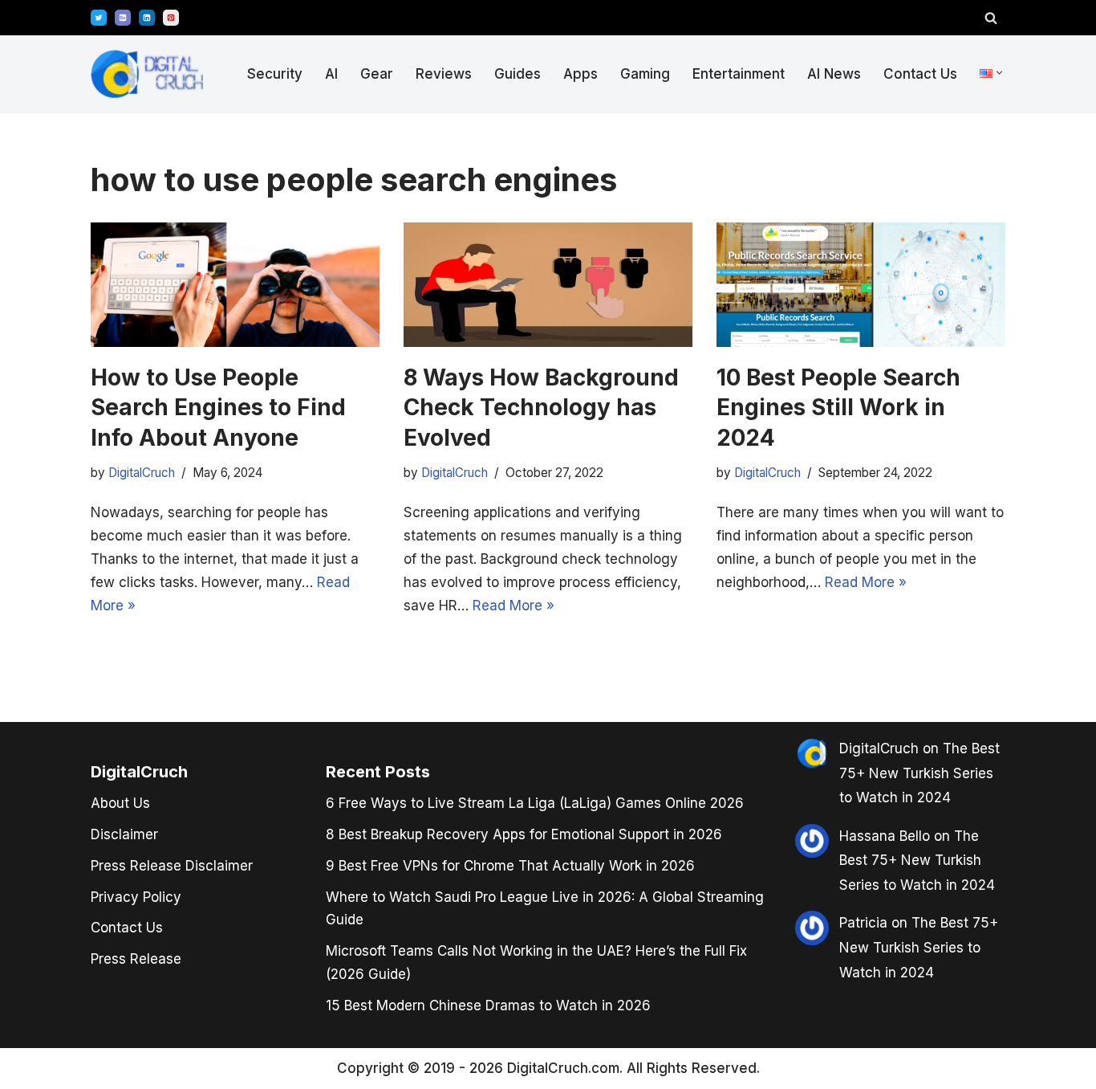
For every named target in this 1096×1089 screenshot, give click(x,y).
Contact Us (920, 74)
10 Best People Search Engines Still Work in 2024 (838, 408)
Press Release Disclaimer (172, 866)
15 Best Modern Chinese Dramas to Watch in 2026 (488, 1005)
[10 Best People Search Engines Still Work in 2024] (860, 284)
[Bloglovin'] (123, 18)
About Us (120, 803)
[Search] (990, 17)
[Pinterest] (171, 18)
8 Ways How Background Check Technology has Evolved (541, 408)
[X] (99, 18)
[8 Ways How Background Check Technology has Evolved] (548, 284)
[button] (999, 72)
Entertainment (738, 74)
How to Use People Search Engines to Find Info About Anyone (218, 408)
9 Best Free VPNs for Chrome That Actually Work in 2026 (510, 866)
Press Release (136, 959)
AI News (834, 74)
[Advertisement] (72, 541)
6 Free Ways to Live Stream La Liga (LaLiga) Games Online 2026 (535, 803)
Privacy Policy (136, 897)
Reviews (444, 74)
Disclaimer (124, 834)
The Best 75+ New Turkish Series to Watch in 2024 (919, 773)
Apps (580, 74)
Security (274, 74)
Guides (517, 74)
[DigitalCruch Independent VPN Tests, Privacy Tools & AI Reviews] (147, 74)
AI (331, 74)
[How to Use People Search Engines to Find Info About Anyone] (235, 284)
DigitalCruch (141, 472)
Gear (376, 74)
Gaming (645, 74)
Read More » (513, 606)
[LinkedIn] (147, 18)
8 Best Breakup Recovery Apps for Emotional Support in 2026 (524, 834)
